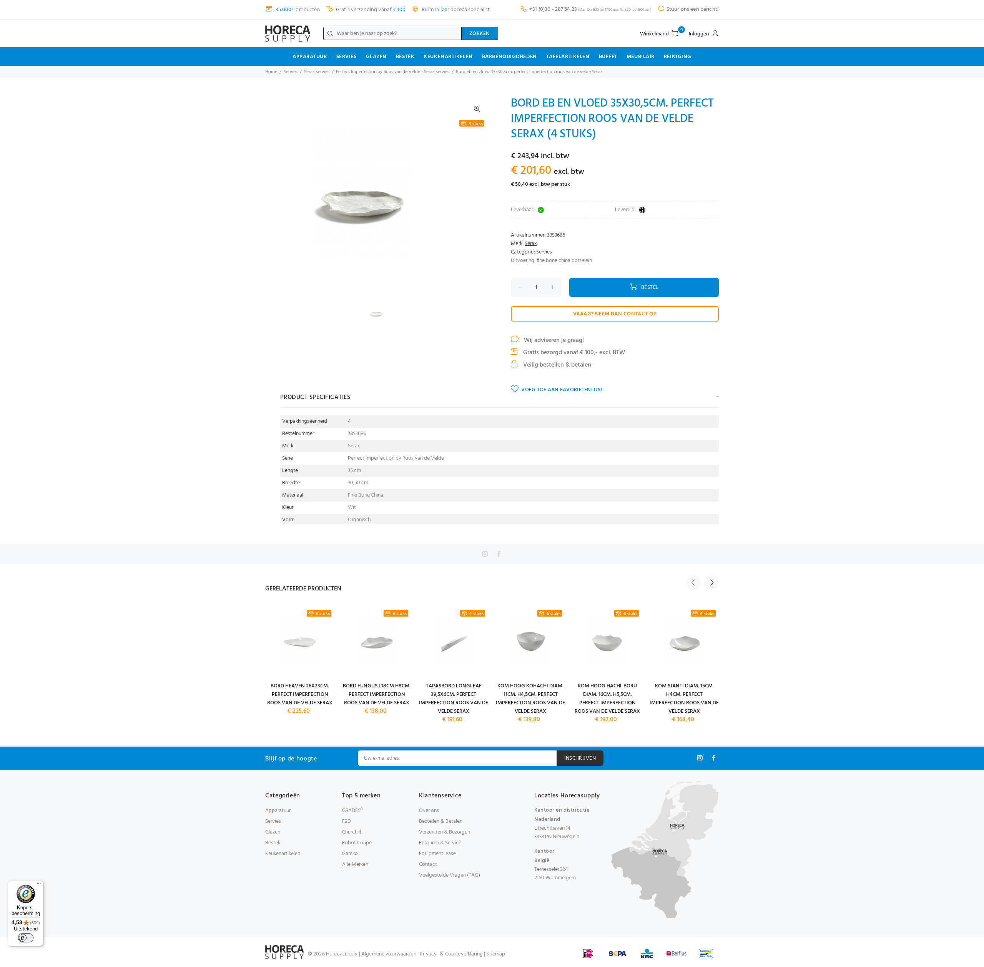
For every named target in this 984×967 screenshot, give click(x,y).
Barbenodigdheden (509, 56)
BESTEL (650, 287)
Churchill (351, 832)
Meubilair (641, 56)
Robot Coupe (357, 843)
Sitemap (495, 954)
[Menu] (38, 885)
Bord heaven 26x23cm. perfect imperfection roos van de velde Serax (299, 694)
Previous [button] (693, 582)
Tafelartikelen (568, 56)
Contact (428, 864)
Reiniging (677, 56)
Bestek (405, 56)
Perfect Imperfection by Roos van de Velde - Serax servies (392, 72)
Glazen (376, 56)
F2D (346, 821)
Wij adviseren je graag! (553, 340)
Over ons (429, 810)
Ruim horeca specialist (455, 9)
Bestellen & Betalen (440, 821)
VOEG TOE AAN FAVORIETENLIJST (562, 389)
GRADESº (352, 810)
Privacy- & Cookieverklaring (451, 954)
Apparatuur (310, 56)
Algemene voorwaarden (388, 954)
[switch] (25, 937)
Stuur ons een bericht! (693, 9)
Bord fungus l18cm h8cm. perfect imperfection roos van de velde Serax (377, 694)
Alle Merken (355, 864)
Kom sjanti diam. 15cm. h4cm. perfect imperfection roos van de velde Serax (684, 699)
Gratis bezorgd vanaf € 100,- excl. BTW (573, 353)
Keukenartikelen (448, 56)
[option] (381, 312)
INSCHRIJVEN (580, 758)
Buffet (608, 56)
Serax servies (316, 72)
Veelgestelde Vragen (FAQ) (449, 875)
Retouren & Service (440, 843)
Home (271, 72)
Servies (346, 56)
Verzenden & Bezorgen (444, 832)
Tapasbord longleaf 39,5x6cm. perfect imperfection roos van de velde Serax (453, 699)
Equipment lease (437, 853)
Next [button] (711, 582)
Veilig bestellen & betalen (556, 365)
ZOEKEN (479, 33)
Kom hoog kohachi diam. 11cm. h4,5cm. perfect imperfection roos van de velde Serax (530, 699)
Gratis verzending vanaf (370, 9)
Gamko (350, 853)
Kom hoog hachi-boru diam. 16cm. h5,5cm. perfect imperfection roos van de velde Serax (607, 699)
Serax (531, 243)
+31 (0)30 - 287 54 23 (553, 9)
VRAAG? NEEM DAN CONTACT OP (615, 314)
